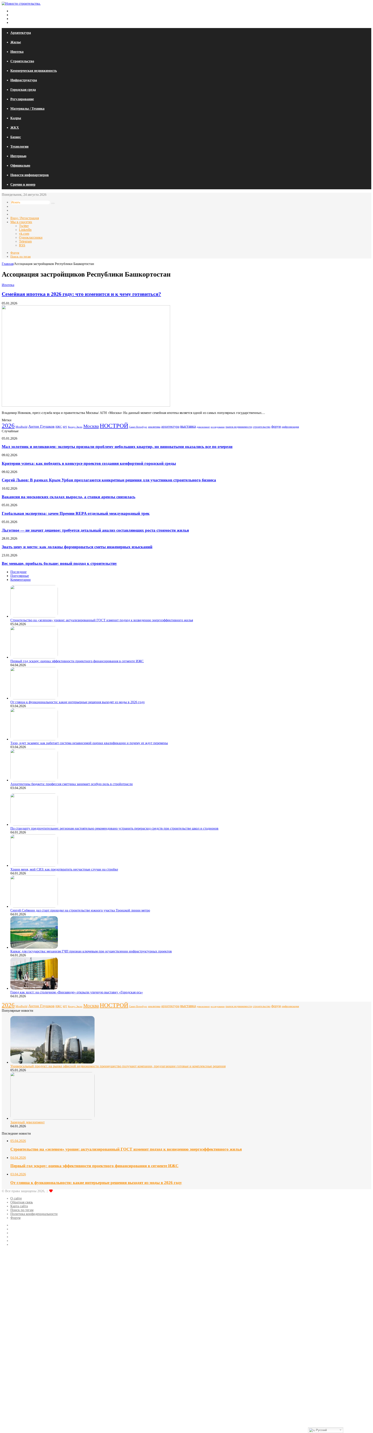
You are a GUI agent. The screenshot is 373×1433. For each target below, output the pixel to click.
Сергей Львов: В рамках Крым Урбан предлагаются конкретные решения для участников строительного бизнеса (109, 480)
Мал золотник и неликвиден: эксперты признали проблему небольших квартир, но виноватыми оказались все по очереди (117, 446)
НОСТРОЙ (114, 425)
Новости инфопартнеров (29, 175)
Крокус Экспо (75, 427)
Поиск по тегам (20, 256)
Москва (91, 426)
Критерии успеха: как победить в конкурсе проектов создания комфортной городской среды (89, 463)
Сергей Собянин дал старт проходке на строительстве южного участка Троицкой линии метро (80, 910)
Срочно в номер (22, 184)
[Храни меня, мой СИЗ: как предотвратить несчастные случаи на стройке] (34, 865)
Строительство (22, 61)
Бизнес (15, 137)
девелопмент (203, 427)
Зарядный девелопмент (27, 1122)
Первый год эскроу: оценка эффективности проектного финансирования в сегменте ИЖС (77, 661)
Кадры (15, 118)
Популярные (19, 576)
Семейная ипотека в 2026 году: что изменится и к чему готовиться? (81, 294)
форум (276, 426)
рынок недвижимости (239, 426)
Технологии (19, 146)
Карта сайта (19, 1206)
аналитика (154, 426)
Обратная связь (21, 1202)
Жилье (15, 42)
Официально (20, 165)
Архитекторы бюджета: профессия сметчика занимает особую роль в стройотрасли (71, 784)
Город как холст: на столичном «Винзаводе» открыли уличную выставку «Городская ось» (76, 992)
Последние (18, 572)
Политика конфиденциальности (34, 1214)
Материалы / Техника (27, 108)
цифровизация (290, 426)
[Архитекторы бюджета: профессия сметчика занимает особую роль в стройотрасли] (34, 780)
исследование (218, 427)
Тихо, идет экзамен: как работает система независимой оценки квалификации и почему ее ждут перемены (89, 743)
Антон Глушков (41, 426)
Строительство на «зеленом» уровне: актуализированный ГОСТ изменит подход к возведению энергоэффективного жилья (101, 620)
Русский (321, 1430)
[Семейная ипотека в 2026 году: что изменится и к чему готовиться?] (86, 405)
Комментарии (20, 579)
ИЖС (58, 426)
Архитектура (20, 32)
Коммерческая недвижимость (33, 70)
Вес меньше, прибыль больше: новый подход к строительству (59, 563)
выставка (188, 426)
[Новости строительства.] (21, 3)
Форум (14, 252)
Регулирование (22, 99)
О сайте (16, 1198)
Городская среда (23, 89)
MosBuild (21, 426)
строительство (261, 426)
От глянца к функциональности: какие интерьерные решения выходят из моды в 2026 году (77, 702)
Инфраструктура (23, 80)
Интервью (18, 156)
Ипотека (17, 51)
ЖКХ (14, 127)
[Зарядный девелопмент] (52, 1118)
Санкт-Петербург (138, 427)
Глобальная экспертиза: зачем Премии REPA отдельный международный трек (76, 513)
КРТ (65, 427)
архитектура (170, 426)
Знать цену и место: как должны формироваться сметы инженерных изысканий (77, 547)
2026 (8, 425)
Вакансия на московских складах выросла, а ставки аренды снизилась (68, 497)
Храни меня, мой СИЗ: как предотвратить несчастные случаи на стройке (64, 869)
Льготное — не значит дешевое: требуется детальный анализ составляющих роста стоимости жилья (95, 530)
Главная (7, 264)
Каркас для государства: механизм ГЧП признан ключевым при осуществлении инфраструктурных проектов (91, 951)
